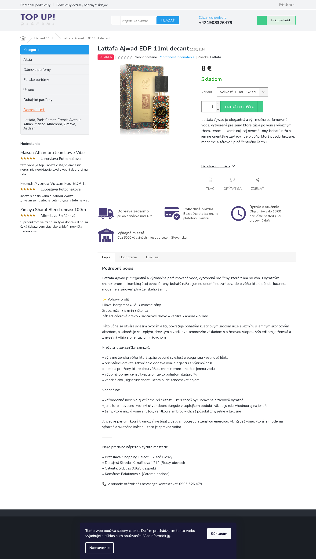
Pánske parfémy (36, 79)
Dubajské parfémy (37, 99)
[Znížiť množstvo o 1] (218, 109)
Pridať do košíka (239, 107)
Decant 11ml (33, 110)
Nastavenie (99, 547)
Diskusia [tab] (152, 257)
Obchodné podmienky (35, 5)
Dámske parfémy (37, 69)
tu (168, 535)
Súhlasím (219, 533)
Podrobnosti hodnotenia (176, 57)
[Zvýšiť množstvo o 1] (218, 104)
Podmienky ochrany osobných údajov (82, 5)
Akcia (27, 59)
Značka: (209, 57)
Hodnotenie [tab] (128, 257)
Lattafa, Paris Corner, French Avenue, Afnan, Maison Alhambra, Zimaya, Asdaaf (52, 124)
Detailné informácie (215, 166)
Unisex (28, 89)
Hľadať (167, 20)
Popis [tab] (106, 257)
